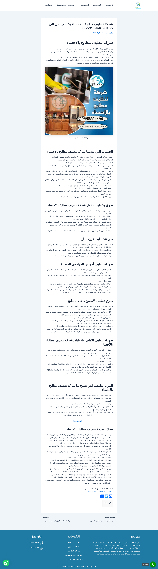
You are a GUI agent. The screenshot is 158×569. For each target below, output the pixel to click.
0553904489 (34, 548)
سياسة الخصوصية (65, 5)
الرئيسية (109, 5)
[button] (6, 563)
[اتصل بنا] (153, 564)
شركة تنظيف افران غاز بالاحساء (99, 491)
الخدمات (85, 5)
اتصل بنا (48, 5)
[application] (80, 5)
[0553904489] (41, 548)
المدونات (97, 5)
